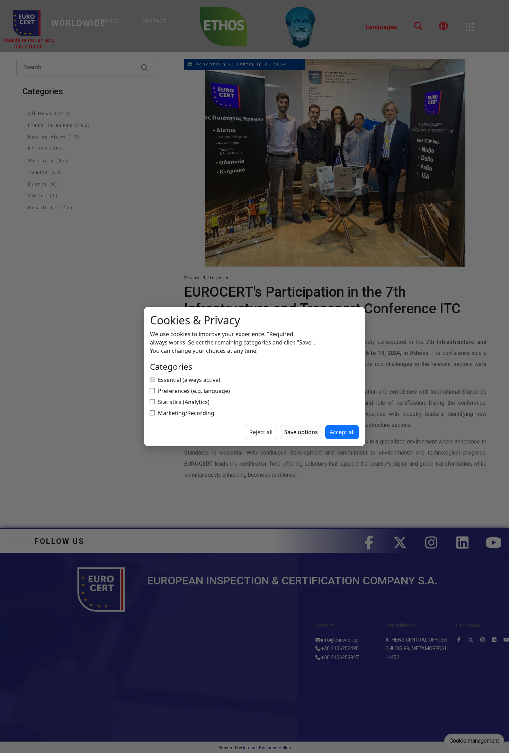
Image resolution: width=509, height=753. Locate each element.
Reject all (261, 432)
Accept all (342, 432)
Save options (301, 432)
